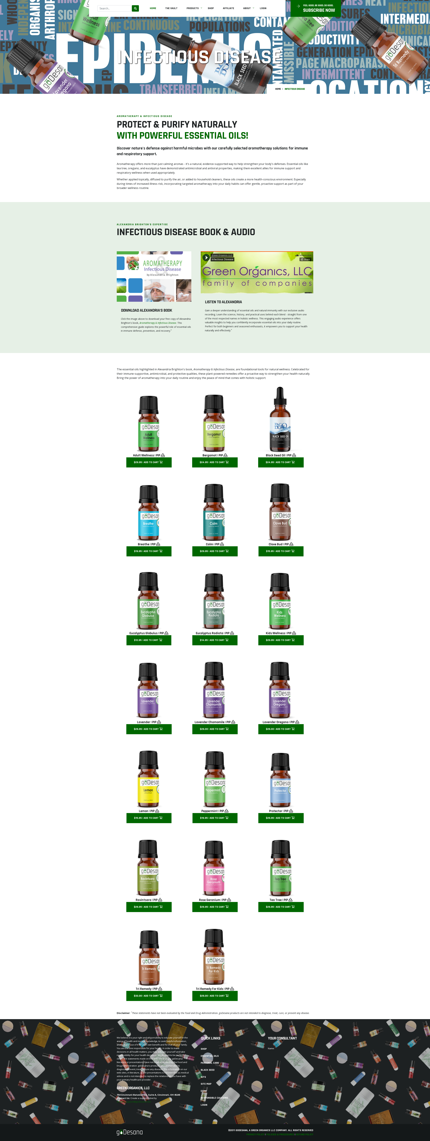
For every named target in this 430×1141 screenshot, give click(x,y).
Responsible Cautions (214, 1098)
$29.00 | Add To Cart (212, 729)
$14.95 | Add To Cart (212, 640)
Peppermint (209, 811)
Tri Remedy (143, 989)
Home (153, 8)
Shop (211, 8)
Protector (275, 811)
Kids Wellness (275, 633)
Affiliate (228, 8)
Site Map (206, 1084)
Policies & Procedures (280, 1134)
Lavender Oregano (275, 722)
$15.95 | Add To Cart (278, 551)
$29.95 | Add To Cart (146, 462)
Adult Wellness (143, 455)
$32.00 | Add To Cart (146, 996)
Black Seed (207, 1070)
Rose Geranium (209, 900)
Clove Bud (276, 544)
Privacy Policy (255, 1134)
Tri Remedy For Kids (209, 989)
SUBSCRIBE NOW (319, 10)
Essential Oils (210, 1056)
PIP (158, 455)
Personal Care (210, 1063)
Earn (204, 1091)
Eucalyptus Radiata (209, 633)
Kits (203, 1077)
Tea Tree (276, 900)
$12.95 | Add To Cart (146, 640)
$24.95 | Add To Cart (212, 462)
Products (193, 8)
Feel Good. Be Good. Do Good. (318, 5)
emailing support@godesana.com (134, 1101)
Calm (209, 544)
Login (263, 8)
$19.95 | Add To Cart (146, 551)
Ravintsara (143, 900)
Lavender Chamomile (209, 722)
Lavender (143, 722)
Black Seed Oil (275, 455)
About (247, 8)
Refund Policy (304, 1134)
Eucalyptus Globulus (144, 633)
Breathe (143, 544)
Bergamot (210, 455)
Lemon (143, 811)
